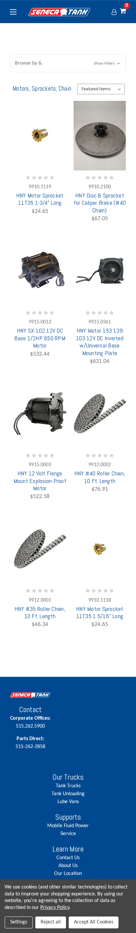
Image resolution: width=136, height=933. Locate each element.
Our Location (68, 873)
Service (68, 833)
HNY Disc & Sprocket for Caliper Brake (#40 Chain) (100, 203)
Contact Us (68, 857)
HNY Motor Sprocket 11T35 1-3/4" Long (40, 199)
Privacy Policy (54, 907)
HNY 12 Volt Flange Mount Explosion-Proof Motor (40, 481)
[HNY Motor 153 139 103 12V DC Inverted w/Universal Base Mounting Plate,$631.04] (99, 271)
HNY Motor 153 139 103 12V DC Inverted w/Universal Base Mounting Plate (99, 341)
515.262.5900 (30, 722)
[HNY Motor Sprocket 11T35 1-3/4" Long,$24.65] (40, 135)
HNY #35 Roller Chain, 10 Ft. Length (40, 612)
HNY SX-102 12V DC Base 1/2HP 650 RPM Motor (39, 338)
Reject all (51, 922)
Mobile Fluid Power (68, 825)
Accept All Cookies (93, 922)
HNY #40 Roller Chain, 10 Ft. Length (99, 477)
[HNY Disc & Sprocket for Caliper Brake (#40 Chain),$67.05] (99, 135)
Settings (18, 922)
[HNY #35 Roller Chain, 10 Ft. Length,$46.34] (40, 549)
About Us (68, 865)
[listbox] (101, 89)
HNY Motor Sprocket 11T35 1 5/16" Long (99, 612)
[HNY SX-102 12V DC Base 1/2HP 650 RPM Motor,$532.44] (40, 271)
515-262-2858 (30, 742)
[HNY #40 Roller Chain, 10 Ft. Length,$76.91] (99, 413)
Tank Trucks (68, 786)
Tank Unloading (68, 794)
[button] (68, 63)
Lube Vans (68, 801)
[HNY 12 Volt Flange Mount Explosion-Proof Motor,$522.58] (40, 413)
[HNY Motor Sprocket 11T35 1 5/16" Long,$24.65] (99, 549)
